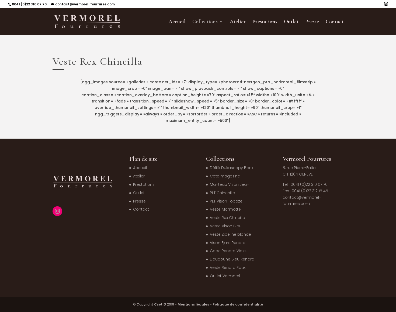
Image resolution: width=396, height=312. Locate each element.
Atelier (238, 22)
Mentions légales (193, 304)
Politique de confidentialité (238, 304)
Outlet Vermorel (225, 276)
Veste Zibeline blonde (230, 234)
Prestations (264, 22)
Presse (312, 22)
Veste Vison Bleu (225, 226)
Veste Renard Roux (227, 267)
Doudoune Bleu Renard (232, 259)
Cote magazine (225, 176)
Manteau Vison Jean (229, 184)
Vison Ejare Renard (227, 242)
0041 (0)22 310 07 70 (29, 4)
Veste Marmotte (225, 209)
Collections (205, 22)
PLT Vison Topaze (226, 201)
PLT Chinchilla (222, 193)
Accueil (177, 22)
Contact (334, 22)
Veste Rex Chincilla (227, 217)
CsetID (160, 304)
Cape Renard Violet (228, 250)
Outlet (291, 22)
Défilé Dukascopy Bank (231, 167)
